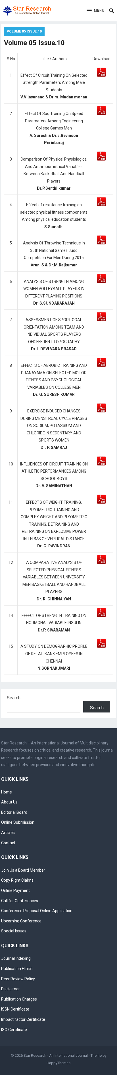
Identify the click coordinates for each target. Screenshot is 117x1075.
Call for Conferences (19, 900)
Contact (8, 843)
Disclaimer (10, 989)
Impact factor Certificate (23, 1019)
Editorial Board (14, 812)
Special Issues (13, 931)
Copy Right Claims (17, 880)
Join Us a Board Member (23, 870)
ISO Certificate (14, 1029)
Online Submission (17, 822)
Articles (8, 832)
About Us (9, 802)
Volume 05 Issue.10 (24, 31)
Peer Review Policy (18, 979)
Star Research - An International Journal (56, 1055)
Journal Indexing (16, 958)
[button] (96, 11)
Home (6, 792)
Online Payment (15, 890)
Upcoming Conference (21, 921)
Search (13, 698)
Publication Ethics (17, 968)
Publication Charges (19, 999)
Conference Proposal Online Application (36, 910)
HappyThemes (58, 1063)
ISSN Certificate (15, 1009)
